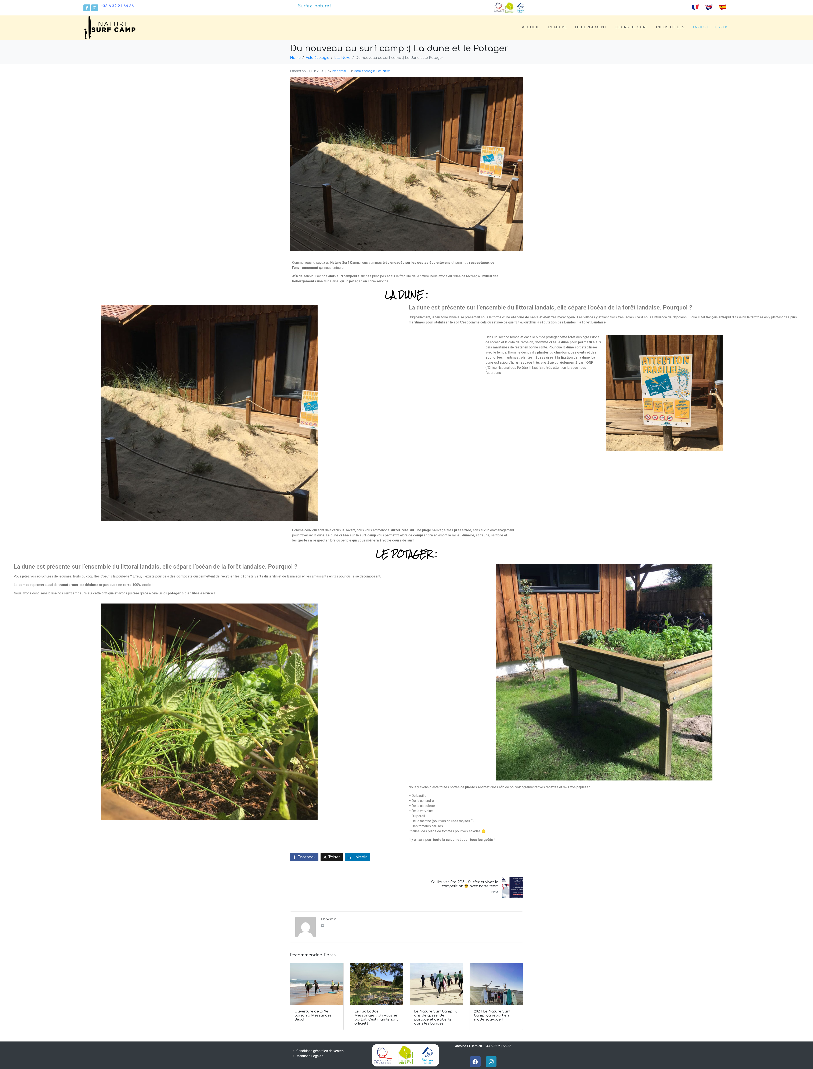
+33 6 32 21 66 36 (117, 5)
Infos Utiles (670, 27)
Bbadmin (339, 71)
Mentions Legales (309, 1056)
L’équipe (557, 27)
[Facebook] (475, 1061)
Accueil (531, 27)
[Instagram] (94, 7)
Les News (383, 71)
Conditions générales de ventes (320, 1051)
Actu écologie (364, 71)
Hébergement (591, 27)
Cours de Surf (631, 27)
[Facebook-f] (86, 7)
